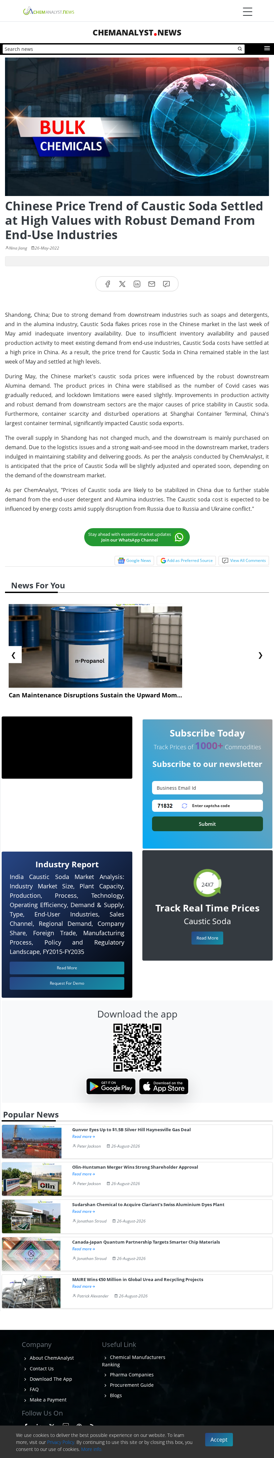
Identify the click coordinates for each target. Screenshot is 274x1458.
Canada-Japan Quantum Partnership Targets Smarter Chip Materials (146, 1242)
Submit (207, 823)
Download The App (50, 1379)
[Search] (240, 49)
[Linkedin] (137, 283)
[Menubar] (247, 11)
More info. (91, 1449)
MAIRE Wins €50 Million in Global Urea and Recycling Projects (137, 1279)
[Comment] (166, 283)
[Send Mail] (151, 283)
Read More (207, 938)
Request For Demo (67, 983)
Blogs (115, 1395)
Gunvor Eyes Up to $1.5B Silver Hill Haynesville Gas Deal (131, 1129)
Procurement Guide (131, 1385)
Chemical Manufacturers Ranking (133, 1360)
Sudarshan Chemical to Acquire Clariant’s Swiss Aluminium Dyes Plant (148, 1204)
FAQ (33, 1389)
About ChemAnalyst (51, 1358)
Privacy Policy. (61, 1442)
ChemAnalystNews (137, 32)
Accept (219, 1439)
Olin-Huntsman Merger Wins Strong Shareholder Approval (135, 1167)
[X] (122, 283)
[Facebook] (107, 283)
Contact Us (41, 1368)
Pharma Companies (131, 1374)
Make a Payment (47, 1399)
